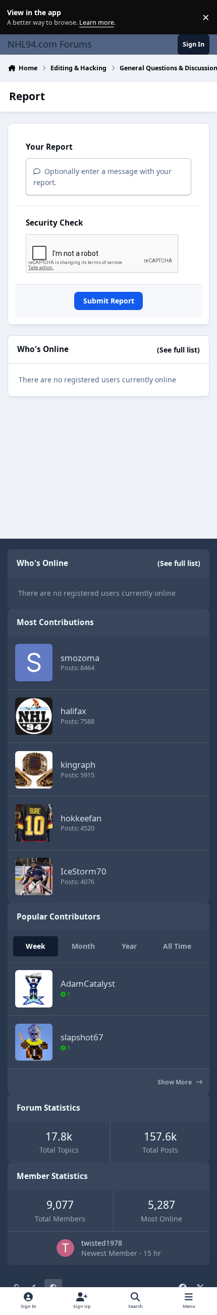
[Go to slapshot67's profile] (33, 1042)
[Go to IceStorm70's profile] (33, 876)
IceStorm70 (83, 871)
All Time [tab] (177, 946)
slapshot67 (82, 1037)
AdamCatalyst (88, 983)
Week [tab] (35, 946)
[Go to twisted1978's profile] (65, 1248)
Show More (175, 1082)
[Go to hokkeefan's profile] (33, 823)
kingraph (78, 764)
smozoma (80, 658)
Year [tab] (129, 946)
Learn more (19, 17)
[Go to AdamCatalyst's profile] (33, 988)
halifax (73, 711)
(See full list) (178, 350)
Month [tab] (83, 946)
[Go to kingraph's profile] (33, 769)
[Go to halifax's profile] (33, 716)
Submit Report (108, 300)
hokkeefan (81, 818)
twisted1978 (101, 1243)
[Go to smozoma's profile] (33, 662)
